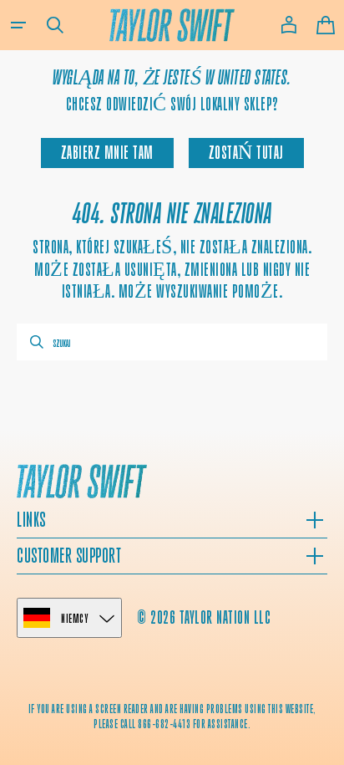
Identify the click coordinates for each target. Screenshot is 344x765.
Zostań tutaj (246, 152)
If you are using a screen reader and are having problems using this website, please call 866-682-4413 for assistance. (172, 716)
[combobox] (172, 342)
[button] (18, 25)
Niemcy (74, 618)
